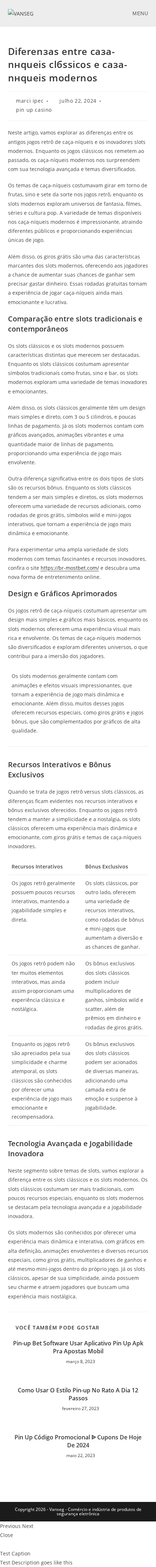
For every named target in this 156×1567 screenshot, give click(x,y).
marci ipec (30, 100)
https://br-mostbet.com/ (70, 567)
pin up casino (34, 109)
